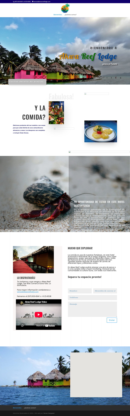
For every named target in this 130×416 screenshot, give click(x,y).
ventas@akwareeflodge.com (27, 292)
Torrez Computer (49, 413)
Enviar (112, 320)
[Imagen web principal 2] (33, 273)
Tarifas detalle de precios (26, 82)
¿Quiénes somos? (70, 15)
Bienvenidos (58, 15)
